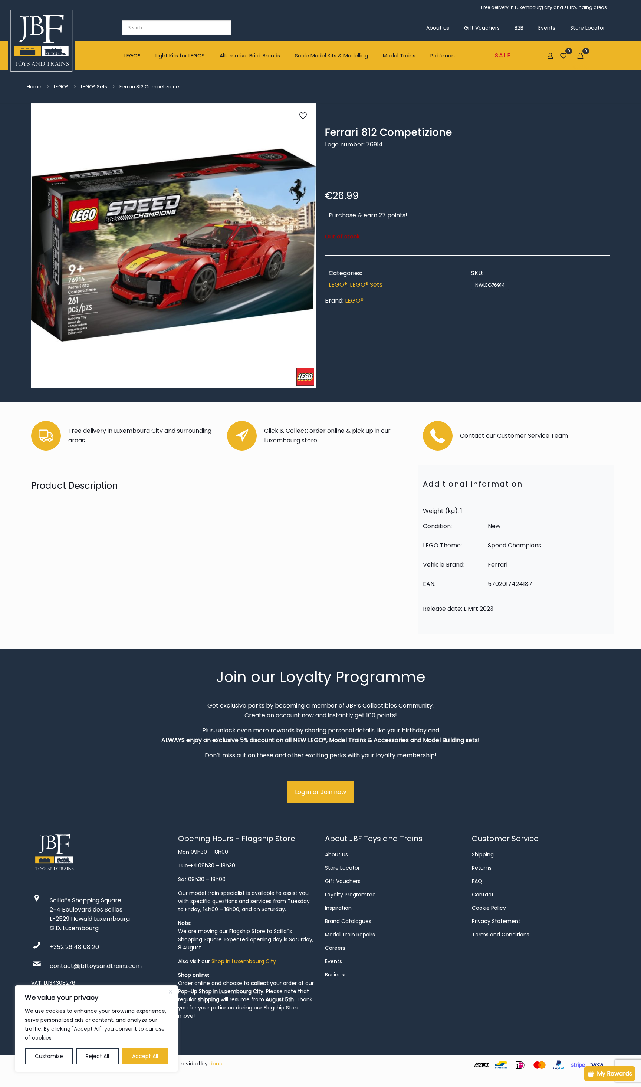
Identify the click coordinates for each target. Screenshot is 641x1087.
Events (333, 961)
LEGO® (61, 86)
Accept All (145, 1056)
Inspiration (338, 908)
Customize (49, 1056)
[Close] (170, 991)
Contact (483, 894)
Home (34, 86)
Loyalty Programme (350, 894)
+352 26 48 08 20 (74, 947)
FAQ (477, 881)
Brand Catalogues (348, 921)
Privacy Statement (496, 921)
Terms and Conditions (500, 934)
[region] (96, 1028)
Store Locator (342, 868)
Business (336, 974)
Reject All (97, 1056)
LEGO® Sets (94, 86)
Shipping (483, 854)
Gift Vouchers (343, 881)
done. (216, 1063)
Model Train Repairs (350, 934)
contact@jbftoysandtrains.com (96, 966)
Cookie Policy (489, 908)
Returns (482, 868)
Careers (335, 948)
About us (336, 854)
